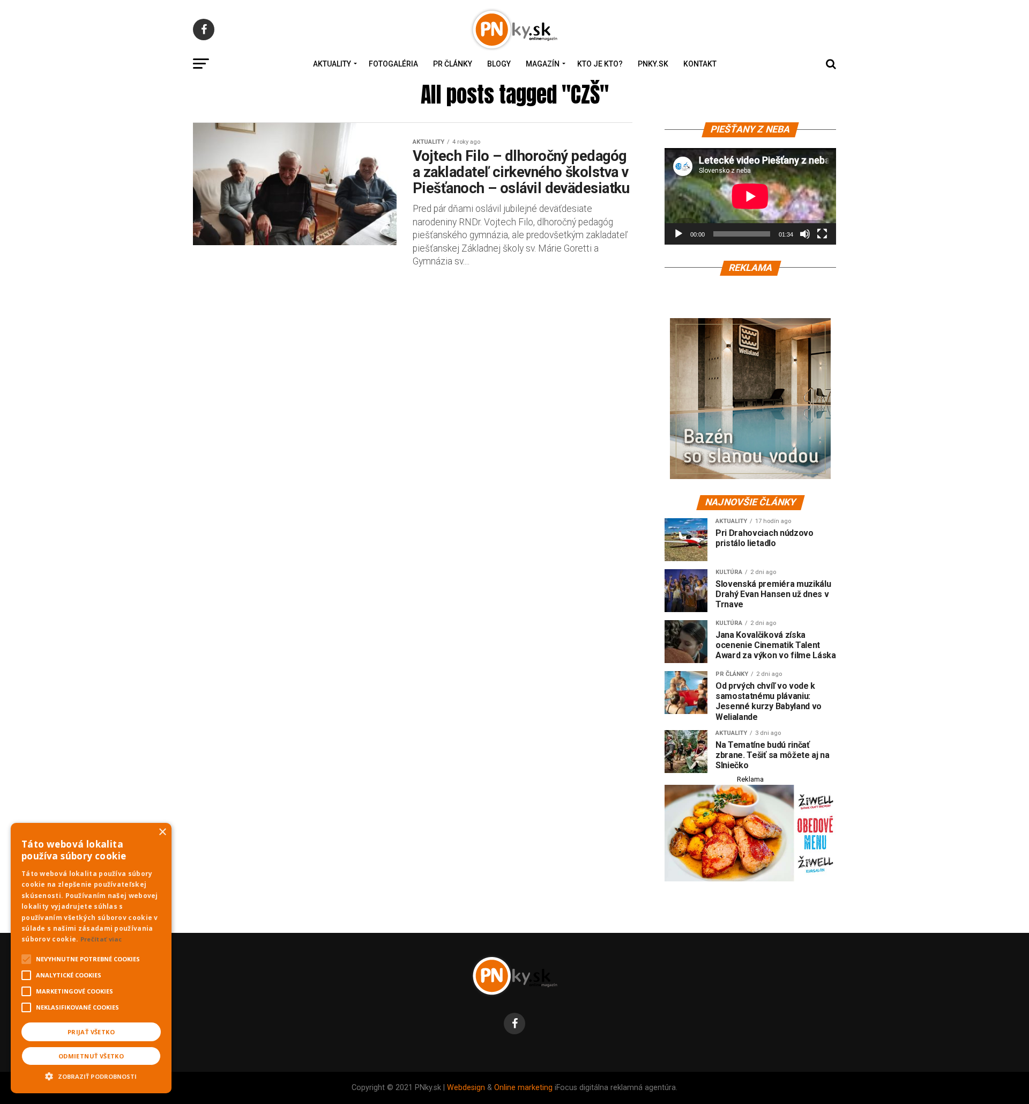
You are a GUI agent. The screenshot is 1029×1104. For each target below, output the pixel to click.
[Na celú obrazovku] (822, 234)
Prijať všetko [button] (91, 1032)
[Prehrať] (678, 234)
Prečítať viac (101, 939)
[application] (750, 196)
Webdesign (466, 1087)
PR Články (452, 64)
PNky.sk (653, 64)
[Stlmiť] (805, 234)
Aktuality (332, 64)
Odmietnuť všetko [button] (91, 1056)
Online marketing (523, 1087)
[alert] (91, 958)
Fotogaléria (393, 64)
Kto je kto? (600, 64)
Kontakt (700, 64)
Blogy (499, 64)
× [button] (162, 832)
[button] (91, 1075)
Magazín (543, 64)
